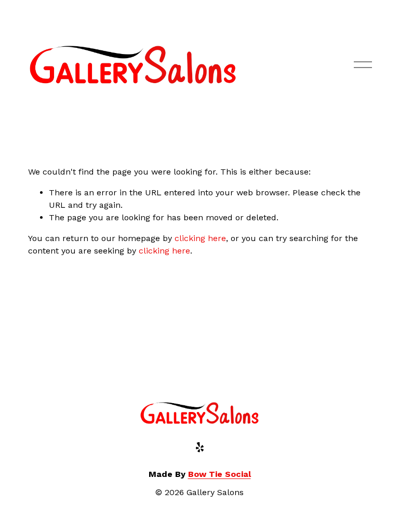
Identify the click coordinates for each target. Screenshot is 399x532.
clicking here (200, 238)
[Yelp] (199, 447)
